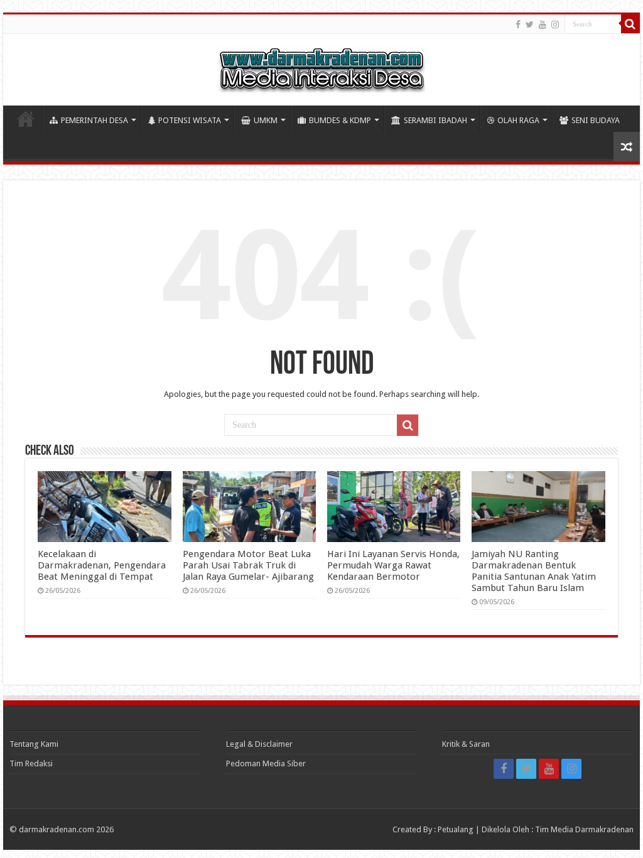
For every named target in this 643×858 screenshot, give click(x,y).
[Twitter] (529, 24)
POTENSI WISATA (189, 120)
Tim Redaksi (31, 763)
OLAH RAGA (518, 120)
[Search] (630, 23)
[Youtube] (543, 24)
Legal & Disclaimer (259, 744)
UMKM (266, 120)
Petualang (455, 829)
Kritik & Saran (466, 744)
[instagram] (555, 24)
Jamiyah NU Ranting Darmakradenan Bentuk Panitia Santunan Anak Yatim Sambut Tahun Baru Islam (534, 571)
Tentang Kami (33, 744)
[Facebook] (518, 24)
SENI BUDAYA (595, 120)
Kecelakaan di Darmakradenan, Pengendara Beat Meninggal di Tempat (102, 565)
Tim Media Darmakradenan (584, 829)
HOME (25, 119)
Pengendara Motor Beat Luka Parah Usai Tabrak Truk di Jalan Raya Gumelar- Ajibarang (248, 565)
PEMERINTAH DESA (94, 120)
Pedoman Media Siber (266, 763)
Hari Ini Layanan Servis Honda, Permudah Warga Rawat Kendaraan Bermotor (393, 565)
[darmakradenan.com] (321, 67)
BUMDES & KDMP (340, 120)
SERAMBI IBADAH (435, 120)
